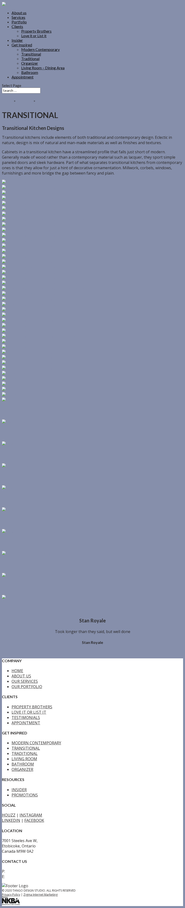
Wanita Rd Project (26, 608)
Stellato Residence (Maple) (37, 520)
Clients (17, 26)
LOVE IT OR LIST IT (29, 731)
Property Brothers (36, 31)
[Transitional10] (29, 363)
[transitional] (14, 341)
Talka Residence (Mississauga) (41, 432)
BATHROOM (23, 783)
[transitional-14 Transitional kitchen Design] (43, 293)
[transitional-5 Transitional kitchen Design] (32, 325)
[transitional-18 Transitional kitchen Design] (43, 283)
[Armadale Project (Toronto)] (28, 575)
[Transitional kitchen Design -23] (32, 246)
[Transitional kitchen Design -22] (32, 251)
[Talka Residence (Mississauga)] (31, 422)
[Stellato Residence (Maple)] (27, 510)
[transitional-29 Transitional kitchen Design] (43, 219)
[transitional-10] (43, 187)
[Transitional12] (29, 357)
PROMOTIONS (25, 813)
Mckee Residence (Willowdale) (42, 564)
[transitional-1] (16, 347)
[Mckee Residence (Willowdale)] (30, 553)
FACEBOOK (34, 839)
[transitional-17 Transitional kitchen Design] (43, 278)
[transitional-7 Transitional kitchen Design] (41, 320)
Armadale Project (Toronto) (38, 586)
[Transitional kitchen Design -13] (32, 299)
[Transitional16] (29, 352)
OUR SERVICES (25, 700)
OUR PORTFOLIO (27, 705)
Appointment (22, 77)
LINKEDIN (11, 839)
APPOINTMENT (26, 741)
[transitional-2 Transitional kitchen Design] (41, 336)
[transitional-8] (41, 193)
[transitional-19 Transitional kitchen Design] (43, 272)
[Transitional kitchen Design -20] (32, 262)
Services (18, 17)
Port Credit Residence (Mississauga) (49, 411)
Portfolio (19, 22)
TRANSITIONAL (26, 767)
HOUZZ (8, 834)
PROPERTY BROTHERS (32, 725)
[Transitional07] (22, 378)
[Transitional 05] (22, 394)
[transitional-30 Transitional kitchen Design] (43, 214)
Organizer (29, 63)
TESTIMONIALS (26, 736)
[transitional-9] (27, 315)
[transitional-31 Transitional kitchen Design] (43, 208)
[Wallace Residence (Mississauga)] (33, 444)
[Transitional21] (22, 384)
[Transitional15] (22, 373)
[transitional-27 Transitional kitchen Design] (43, 224)
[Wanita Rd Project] (20, 597)
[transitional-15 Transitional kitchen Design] (43, 288)
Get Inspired (22, 44)
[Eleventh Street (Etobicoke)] (28, 488)
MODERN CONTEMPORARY (36, 761)
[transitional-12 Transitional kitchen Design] (43, 304)
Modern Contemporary (40, 49)
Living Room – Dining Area (43, 67)
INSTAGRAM (31, 834)
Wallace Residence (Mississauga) (44, 454)
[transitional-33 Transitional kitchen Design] (43, 203)
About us (19, 12)
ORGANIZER (22, 788)
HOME (17, 689)
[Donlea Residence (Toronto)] (29, 466)
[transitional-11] (17, 309)
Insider (17, 40)
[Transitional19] (29, 368)
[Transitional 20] (22, 389)
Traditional (30, 58)
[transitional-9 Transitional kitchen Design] (16, 182)
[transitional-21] (17, 256)
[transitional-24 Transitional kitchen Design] (43, 240)
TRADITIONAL (25, 772)
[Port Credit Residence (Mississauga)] (36, 400)
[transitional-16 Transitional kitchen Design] (33, 198)
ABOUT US (21, 694)
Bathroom (29, 72)
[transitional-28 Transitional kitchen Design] (43, 267)
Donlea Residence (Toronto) (38, 476)
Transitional (31, 54)
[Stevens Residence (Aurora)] (28, 531)
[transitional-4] (16, 331)
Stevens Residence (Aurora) (38, 542)
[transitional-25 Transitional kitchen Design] (43, 235)
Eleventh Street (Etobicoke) (38, 498)
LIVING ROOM (24, 777)
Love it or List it (33, 35)
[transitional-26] (33, 230)
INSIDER (19, 808)
